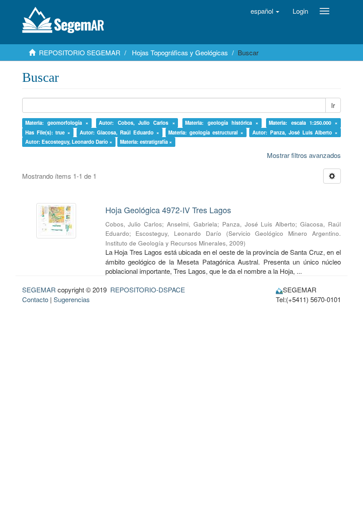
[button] (265, 11)
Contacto (35, 299)
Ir (333, 105)
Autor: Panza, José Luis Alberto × (295, 132)
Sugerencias (72, 299)
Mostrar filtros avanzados (304, 155)
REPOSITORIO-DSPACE (147, 289)
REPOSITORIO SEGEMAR (79, 52)
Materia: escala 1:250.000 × (303, 122)
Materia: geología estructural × (205, 132)
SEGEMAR (39, 289)
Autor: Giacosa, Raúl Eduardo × (119, 132)
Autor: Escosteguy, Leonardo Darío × (68, 141)
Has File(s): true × (48, 132)
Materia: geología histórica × (222, 122)
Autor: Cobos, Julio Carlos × (137, 122)
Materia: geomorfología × (57, 122)
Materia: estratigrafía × (146, 141)
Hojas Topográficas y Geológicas (180, 52)
